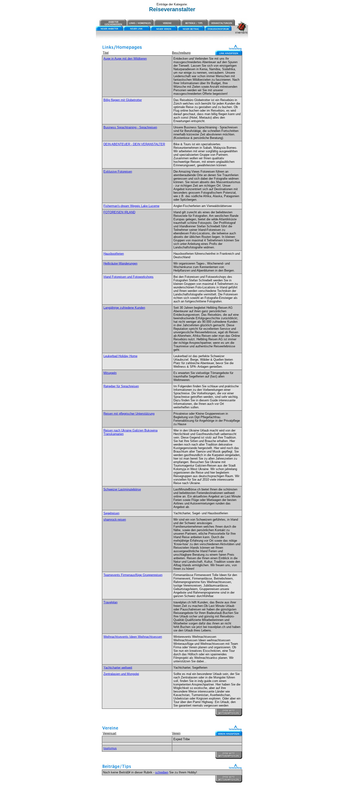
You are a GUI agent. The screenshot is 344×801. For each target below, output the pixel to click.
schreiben (161, 772)
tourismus (110, 748)
